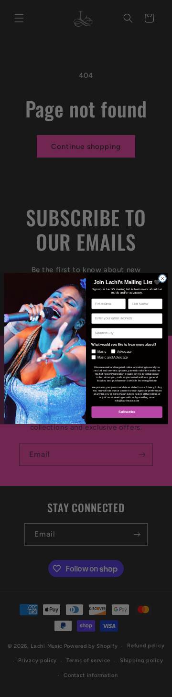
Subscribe (126, 411)
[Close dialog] (162, 278)
